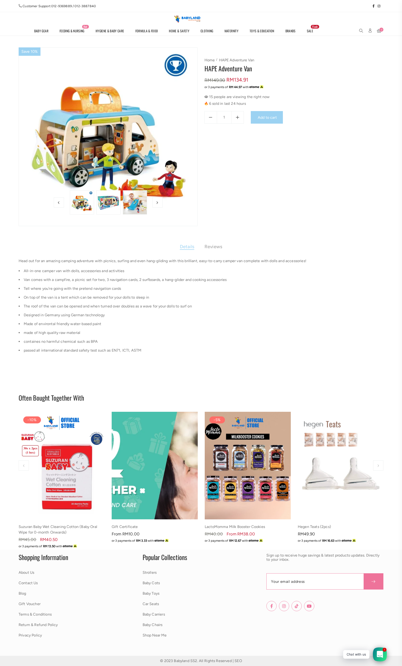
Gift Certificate (125, 526)
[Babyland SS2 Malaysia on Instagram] (377, 6)
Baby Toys (151, 593)
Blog (22, 593)
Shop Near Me (155, 635)
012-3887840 (85, 6)
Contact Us (28, 583)
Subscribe (373, 581)
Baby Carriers (154, 614)
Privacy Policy (30, 635)
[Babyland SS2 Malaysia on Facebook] (372, 6)
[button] (361, 31)
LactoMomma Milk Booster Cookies (235, 526)
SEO (238, 661)
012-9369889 (61, 6)
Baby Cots (151, 583)
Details (187, 246)
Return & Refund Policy (38, 625)
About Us (26, 572)
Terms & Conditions (35, 614)
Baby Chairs (153, 625)
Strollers (150, 572)
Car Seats (151, 604)
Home (209, 60)
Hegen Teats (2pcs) (314, 526)
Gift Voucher (29, 604)
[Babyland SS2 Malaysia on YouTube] (381, 6)
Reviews (213, 246)
